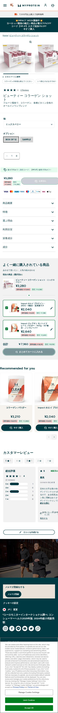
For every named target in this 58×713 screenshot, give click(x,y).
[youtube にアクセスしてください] (25, 628)
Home (5, 35)
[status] (12, 156)
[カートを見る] (52, 5)
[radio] (11, 140)
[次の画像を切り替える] (55, 56)
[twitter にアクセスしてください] (31, 628)
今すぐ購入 (18, 428)
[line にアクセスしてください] (18, 628)
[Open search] (12, 5)
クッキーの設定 (10, 603)
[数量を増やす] (17, 156)
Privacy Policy (18, 687)
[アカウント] (45, 5)
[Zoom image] (30, 42)
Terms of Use (33, 687)
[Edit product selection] (51, 308)
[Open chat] (37, 628)
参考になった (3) (47, 513)
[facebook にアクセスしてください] (12, 628)
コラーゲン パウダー (16, 407)
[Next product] (54, 437)
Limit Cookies (29, 700)
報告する (44, 518)
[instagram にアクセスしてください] (5, 628)
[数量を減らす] (7, 156)
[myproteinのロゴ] (29, 5)
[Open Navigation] (5, 5)
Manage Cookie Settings (29, 692)
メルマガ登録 (13, 594)
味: (5, 119)
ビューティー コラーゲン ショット (24, 35)
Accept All (29, 708)
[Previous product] (49, 437)
